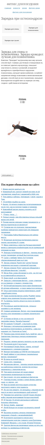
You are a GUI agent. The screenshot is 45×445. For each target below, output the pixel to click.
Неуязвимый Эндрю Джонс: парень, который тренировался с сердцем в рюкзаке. (20, 347)
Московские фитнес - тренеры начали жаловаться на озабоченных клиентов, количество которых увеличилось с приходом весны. (22, 367)
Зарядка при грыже (12, 40)
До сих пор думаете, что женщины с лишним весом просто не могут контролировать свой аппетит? (22, 390)
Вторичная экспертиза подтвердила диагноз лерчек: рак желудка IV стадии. (19, 241)
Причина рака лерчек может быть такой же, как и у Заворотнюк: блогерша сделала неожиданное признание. (22, 336)
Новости (16, 8)
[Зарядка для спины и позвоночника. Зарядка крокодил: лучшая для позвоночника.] (22, 129)
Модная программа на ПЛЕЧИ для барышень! (22, 351)
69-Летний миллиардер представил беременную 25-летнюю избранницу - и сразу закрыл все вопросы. (22, 286)
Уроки (24, 8)
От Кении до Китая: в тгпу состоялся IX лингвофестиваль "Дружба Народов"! (17, 319)
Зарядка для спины (12, 29)
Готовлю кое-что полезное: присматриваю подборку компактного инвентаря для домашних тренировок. (20, 229)
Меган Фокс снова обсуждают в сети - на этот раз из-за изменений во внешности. (21, 274)
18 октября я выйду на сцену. (14, 202)
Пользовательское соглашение (15, 436)
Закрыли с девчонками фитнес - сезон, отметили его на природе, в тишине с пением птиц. (21, 281)
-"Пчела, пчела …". (10, 214)
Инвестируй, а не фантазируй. (15, 278)
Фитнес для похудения (22, 4)
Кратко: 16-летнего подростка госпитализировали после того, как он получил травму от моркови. (21, 205)
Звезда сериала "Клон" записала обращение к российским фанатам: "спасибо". (20, 269)
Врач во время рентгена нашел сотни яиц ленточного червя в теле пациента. (18, 385)
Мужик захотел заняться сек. (14, 189)
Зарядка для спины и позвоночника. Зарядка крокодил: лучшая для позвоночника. (22, 54)
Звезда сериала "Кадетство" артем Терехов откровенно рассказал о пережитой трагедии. (19, 263)
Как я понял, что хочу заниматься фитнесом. (21, 377)
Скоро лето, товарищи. (12, 362)
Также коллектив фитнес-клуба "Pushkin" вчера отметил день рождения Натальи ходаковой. (20, 297)
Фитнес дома (34, 8)
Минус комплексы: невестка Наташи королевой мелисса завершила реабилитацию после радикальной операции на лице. (22, 247)
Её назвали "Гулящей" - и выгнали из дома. (20, 323)
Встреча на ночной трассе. (14, 359)
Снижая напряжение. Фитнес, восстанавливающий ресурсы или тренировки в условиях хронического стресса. (22, 313)
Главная (7, 8)
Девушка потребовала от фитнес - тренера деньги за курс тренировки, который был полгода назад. (22, 253)
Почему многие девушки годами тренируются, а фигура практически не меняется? (20, 223)
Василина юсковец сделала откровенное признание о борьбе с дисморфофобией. (18, 413)
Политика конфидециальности (9, 438)
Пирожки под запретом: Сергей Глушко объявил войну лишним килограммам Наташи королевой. (21, 396)
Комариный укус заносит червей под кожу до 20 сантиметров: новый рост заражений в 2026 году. (20, 192)
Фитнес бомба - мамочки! (13, 405)
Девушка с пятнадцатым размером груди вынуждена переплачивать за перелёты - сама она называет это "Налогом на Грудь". (21, 329)
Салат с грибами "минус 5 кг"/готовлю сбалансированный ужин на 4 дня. (17, 258)
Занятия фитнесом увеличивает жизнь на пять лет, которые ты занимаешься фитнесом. (22, 426)
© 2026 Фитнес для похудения (9, 433)
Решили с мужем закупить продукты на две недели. (24, 341)
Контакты (4, 436)
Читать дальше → (7, 175)
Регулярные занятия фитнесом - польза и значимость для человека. (18, 307)
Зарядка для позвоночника (33, 29)
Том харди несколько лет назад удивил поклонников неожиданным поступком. (17, 373)
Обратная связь (6, 441)
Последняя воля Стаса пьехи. (15, 344)
